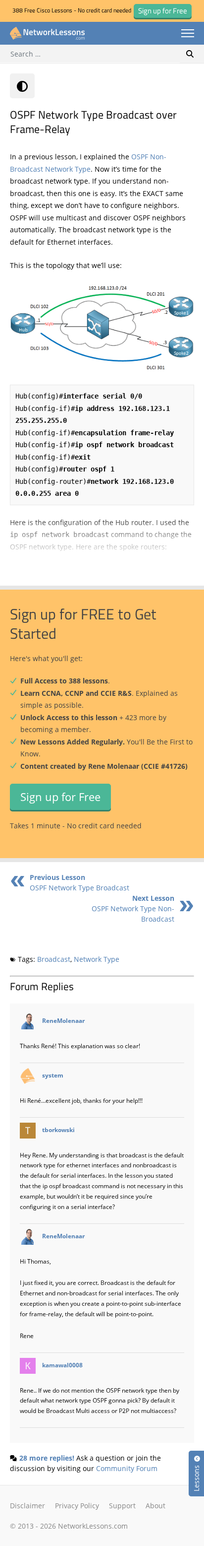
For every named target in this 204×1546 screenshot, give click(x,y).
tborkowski (58, 1130)
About (155, 1505)
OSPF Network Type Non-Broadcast (133, 908)
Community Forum (126, 1468)
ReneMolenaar (63, 1020)
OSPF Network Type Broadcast (79, 882)
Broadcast (53, 959)
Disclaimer (27, 1505)
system (52, 1075)
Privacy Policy (77, 1505)
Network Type (96, 959)
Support (122, 1505)
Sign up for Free (60, 796)
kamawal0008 (62, 1365)
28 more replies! (46, 1458)
